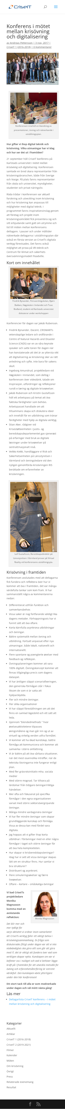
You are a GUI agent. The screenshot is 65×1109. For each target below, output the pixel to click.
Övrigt (10, 1071)
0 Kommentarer (42, 47)
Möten (10, 1060)
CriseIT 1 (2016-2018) (19, 47)
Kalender (12, 1055)
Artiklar (11, 1034)
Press (10, 1076)
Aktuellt (11, 1028)
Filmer (10, 1050)
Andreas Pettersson (21, 42)
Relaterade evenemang (20, 1082)
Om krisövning (15, 1066)
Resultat (11, 1087)
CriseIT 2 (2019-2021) (19, 1044)
